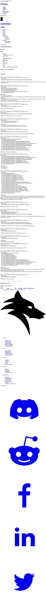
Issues (4, 32)
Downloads (31, 288)
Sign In (10, 1)
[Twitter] (24, 602)
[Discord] (24, 429)
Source (4, 33)
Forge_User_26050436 (7, 58)
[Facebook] (24, 516)
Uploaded (20, 288)
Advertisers (7, 370)
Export (6, 38)
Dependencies (8, 41)
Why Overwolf (8, 342)
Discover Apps (8, 351)
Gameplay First (8, 352)
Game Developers (8, 372)
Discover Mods (8, 350)
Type (2, 288)
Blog (6, 363)
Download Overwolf (9, 353)
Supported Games (8, 378)
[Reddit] (24, 473)
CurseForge (2, 1)
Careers (6, 362)
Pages (4, 34)
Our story (7, 360)
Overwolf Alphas (8, 381)
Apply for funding (8, 345)
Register (6, 1)
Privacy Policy (8, 380)
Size (15, 288)
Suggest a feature (8, 355)
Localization (5, 35)
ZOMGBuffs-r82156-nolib (8, 289)
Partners (6, 369)
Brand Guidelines (8, 364)
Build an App (7, 340)
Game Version (26, 288)
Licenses (7, 382)
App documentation (9, 343)
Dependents (7, 42)
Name (8, 288)
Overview (5, 29)
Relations (4, 40)
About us (7, 359)
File (3, 30)
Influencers (7, 371)
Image (4, 31)
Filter (2, 286)
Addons (2, 27)
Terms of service (8, 379)
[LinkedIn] (24, 559)
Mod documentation (9, 344)
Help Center (7, 377)
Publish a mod (8, 341)
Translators (7, 39)
